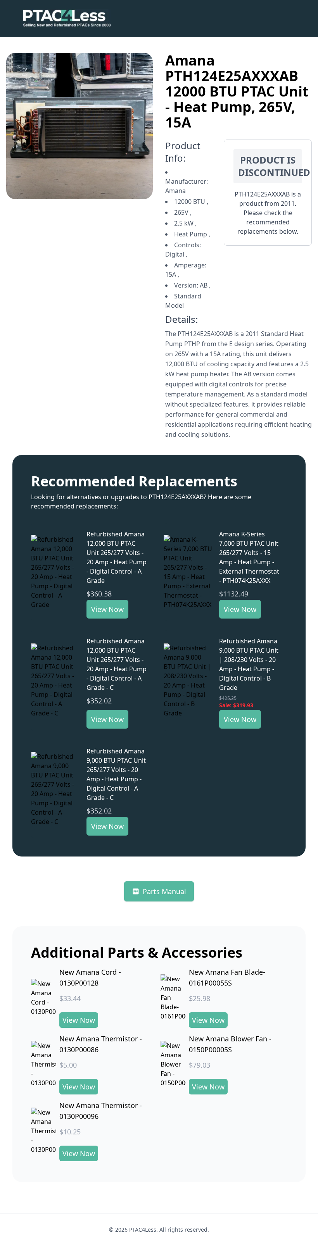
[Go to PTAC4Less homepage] (66, 18)
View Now (107, 609)
